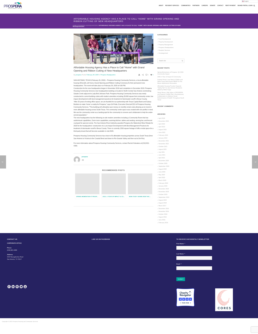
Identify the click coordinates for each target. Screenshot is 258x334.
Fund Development (165, 39)
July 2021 (162, 152)
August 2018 (163, 203)
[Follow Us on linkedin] (13, 286)
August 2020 (163, 169)
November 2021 (164, 143)
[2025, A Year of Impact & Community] (114, 184)
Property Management (166, 44)
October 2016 (163, 214)
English (246, 1)
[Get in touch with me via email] (83, 160)
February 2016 (163, 222)
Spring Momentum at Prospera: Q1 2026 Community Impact (87, 196)
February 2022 (163, 135)
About (161, 5)
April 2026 (162, 118)
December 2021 (164, 141)
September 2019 (164, 197)
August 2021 (163, 149)
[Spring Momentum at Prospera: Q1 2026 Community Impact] (87, 184)
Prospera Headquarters (88, 25)
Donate (212, 5)
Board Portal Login (245, 5)
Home (75, 25)
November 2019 (164, 191)
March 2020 (162, 180)
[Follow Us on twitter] (21, 286)
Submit (181, 279)
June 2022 (162, 132)
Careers (205, 5)
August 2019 (163, 200)
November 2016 (164, 211)
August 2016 (163, 217)
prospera (78, 75)
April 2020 (162, 177)
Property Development (166, 42)
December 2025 (164, 121)
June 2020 (162, 172)
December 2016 (164, 208)
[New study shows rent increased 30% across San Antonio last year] (140, 184)
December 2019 (164, 189)
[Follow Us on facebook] (9, 286)
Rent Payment (230, 5)
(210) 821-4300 (12, 250)
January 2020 (163, 186)
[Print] (139, 75)
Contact (220, 5)
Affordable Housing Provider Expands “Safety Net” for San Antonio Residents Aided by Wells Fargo (169, 87)
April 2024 (162, 124)
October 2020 (163, 163)
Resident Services (172, 5)
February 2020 (163, 183)
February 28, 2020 (92, 75)
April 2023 (162, 127)
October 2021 (163, 146)
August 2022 (163, 129)
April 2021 (162, 158)
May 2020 (162, 174)
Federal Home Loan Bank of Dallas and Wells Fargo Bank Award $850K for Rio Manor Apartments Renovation (170, 81)
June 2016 (162, 220)
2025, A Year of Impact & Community (114, 196)
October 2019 (163, 194)
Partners (196, 5)
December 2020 (164, 160)
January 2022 (163, 138)
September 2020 (164, 166)
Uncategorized (163, 53)
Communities (185, 5)
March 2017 (162, 205)
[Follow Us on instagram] (17, 286)
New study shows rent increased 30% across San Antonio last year (140, 196)
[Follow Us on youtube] (25, 286)
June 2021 (162, 155)
